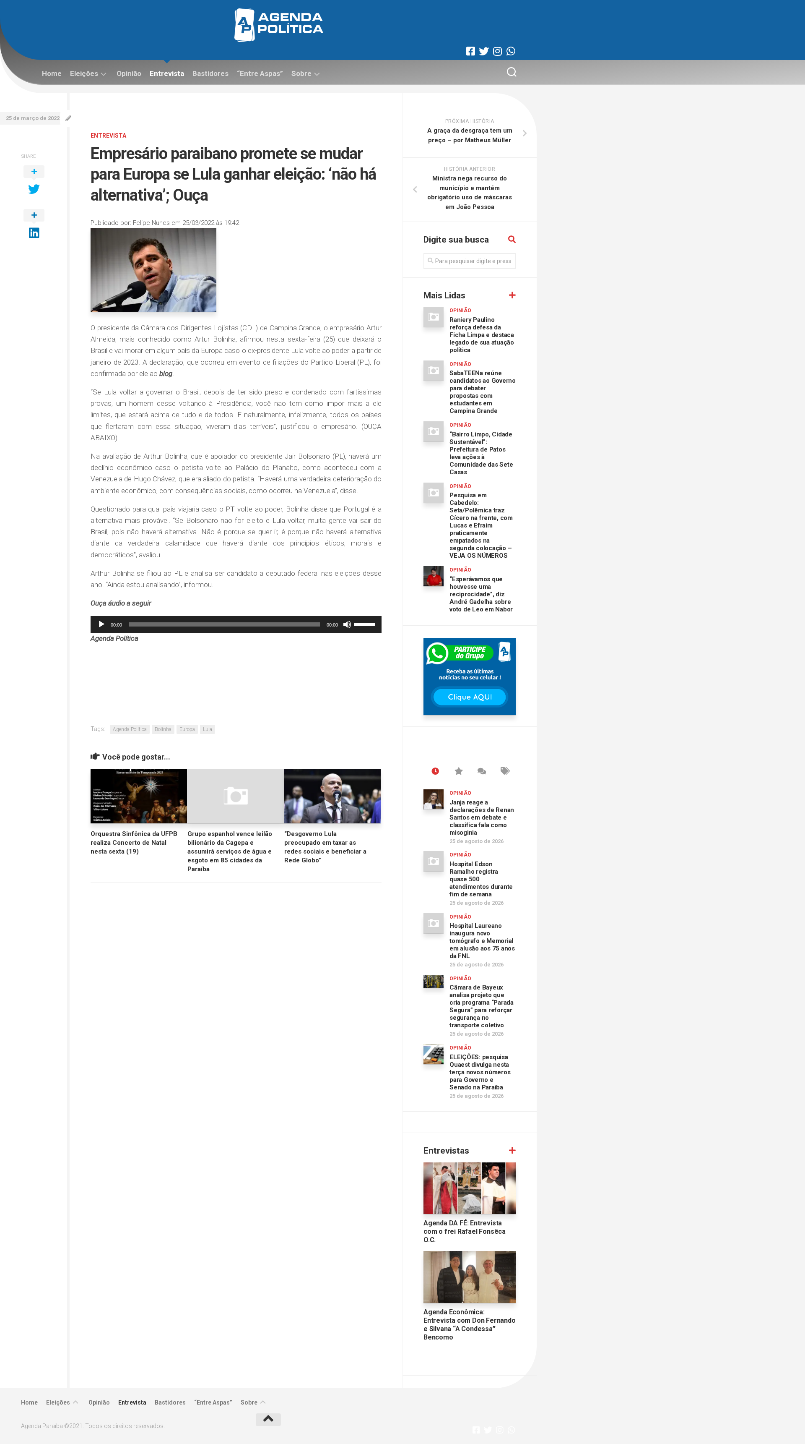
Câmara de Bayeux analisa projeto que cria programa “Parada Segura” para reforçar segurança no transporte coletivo (481, 1006)
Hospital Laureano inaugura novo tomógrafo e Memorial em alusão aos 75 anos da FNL (482, 941)
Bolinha (163, 729)
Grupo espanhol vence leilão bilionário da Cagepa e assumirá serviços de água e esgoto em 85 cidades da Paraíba (229, 851)
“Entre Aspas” (260, 73)
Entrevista (167, 73)
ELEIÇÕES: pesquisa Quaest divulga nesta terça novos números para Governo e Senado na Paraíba (479, 1072)
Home (52, 73)
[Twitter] (484, 51)
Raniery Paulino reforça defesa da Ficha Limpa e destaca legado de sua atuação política (481, 335)
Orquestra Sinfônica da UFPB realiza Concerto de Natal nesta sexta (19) (134, 842)
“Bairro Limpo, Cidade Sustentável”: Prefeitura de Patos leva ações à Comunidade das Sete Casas (481, 453)
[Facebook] (470, 51)
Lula (207, 729)
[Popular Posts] (458, 772)
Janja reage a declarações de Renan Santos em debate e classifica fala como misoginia (481, 817)
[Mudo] (347, 624)
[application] (236, 624)
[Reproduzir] (101, 624)
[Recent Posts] (435, 772)
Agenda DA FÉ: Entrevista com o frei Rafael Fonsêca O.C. (464, 1231)
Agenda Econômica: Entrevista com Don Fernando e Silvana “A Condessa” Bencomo (469, 1324)
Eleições (84, 73)
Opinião (129, 73)
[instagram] (497, 51)
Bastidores (210, 73)
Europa (187, 729)
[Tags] (504, 772)
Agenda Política (130, 729)
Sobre (301, 73)
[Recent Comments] (481, 772)
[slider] (365, 623)
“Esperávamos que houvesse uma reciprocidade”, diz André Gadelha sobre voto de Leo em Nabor (481, 594)
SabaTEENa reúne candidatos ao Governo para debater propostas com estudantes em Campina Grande (482, 392)
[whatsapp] (511, 51)
